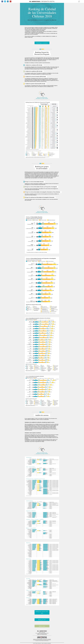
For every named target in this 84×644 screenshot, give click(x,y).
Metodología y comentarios (42, 43)
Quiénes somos (42, 626)
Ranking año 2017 (42, 619)
